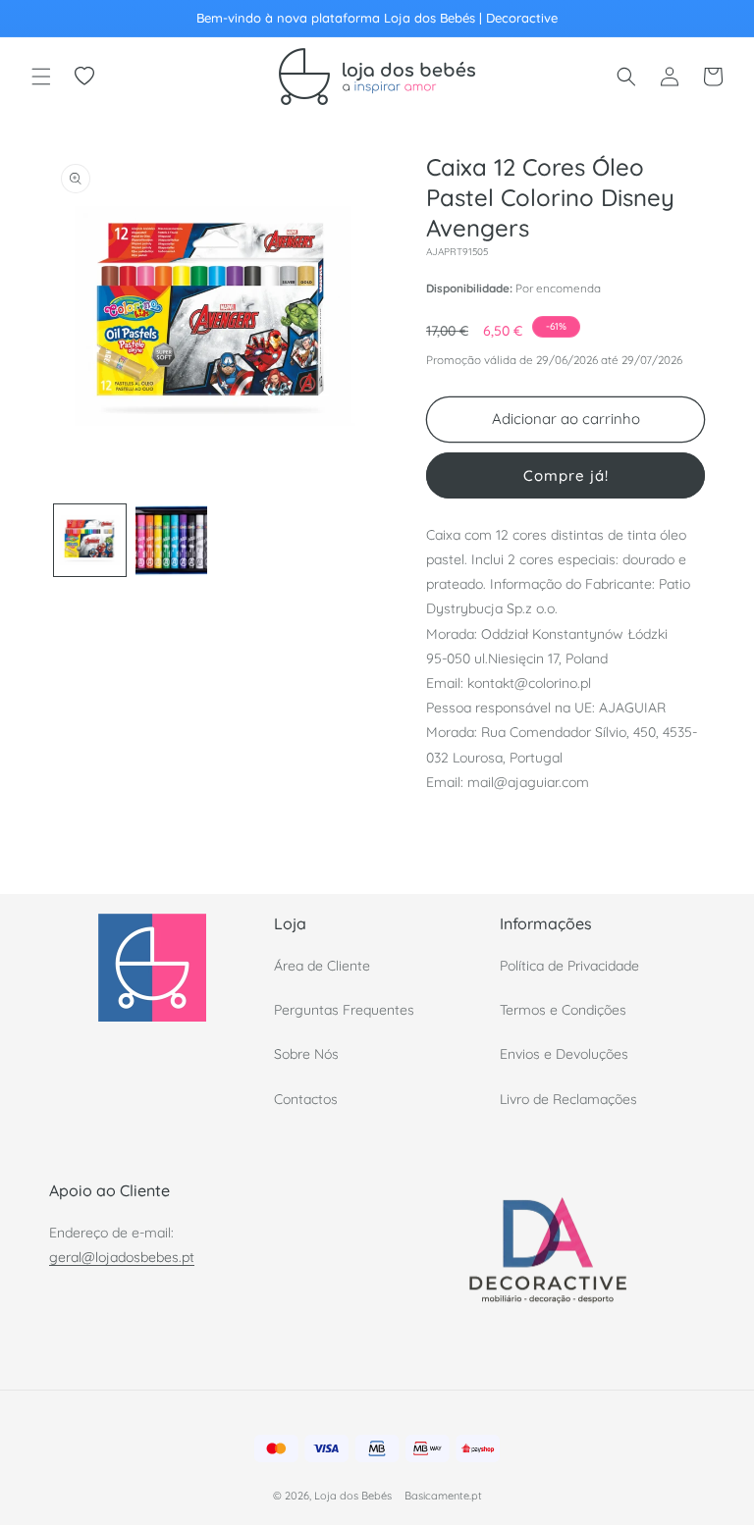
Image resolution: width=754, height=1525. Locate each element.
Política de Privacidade (569, 965)
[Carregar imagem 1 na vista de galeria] (90, 540)
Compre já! (566, 475)
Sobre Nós (306, 1054)
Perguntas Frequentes (344, 1010)
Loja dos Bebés (353, 1495)
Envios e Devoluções (564, 1054)
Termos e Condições (563, 1010)
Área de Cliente (322, 965)
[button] (41, 76)
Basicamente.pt (443, 1495)
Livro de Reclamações (568, 1099)
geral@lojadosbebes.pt (121, 1257)
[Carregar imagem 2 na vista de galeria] (171, 540)
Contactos (306, 1099)
